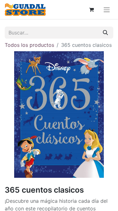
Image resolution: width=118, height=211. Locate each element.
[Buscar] (105, 33)
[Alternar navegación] (106, 9)
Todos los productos (29, 45)
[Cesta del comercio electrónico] (91, 9)
